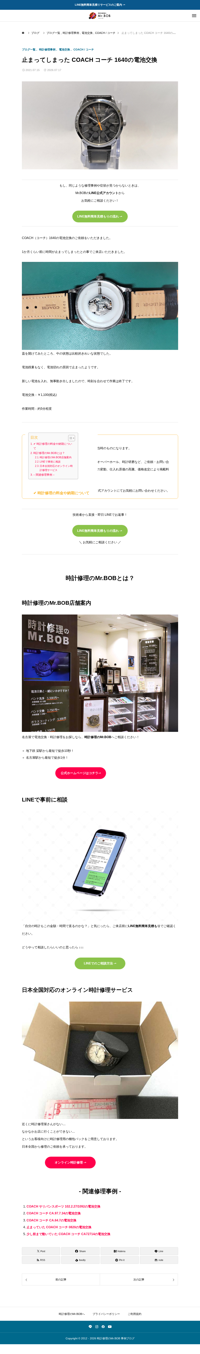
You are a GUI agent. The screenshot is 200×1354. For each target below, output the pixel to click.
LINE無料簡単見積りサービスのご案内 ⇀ (100, 4)
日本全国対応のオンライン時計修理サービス (56, 468)
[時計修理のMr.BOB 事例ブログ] (100, 15)
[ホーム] (23, 32)
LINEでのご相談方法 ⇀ (100, 963)
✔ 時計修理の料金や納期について (52, 446)
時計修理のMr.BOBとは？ (49, 453)
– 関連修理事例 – (43, 474)
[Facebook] (103, 1326)
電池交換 (64, 49)
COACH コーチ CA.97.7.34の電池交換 (54, 1213)
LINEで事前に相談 (50, 461)
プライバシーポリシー (106, 1313)
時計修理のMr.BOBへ (72, 1313)
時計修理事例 (47, 49)
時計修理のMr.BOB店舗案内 (55, 457)
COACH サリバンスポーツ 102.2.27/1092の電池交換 (63, 1206)
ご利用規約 (134, 1313)
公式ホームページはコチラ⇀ (81, 773)
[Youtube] (110, 1326)
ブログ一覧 (29, 49)
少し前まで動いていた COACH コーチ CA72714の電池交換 (68, 1234)
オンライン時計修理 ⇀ (70, 1162)
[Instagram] (96, 1326)
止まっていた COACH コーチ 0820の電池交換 (59, 1227)
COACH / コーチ (83, 49)
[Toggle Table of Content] (69, 438)
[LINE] (90, 1326)
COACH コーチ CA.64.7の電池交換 (51, 1220)
